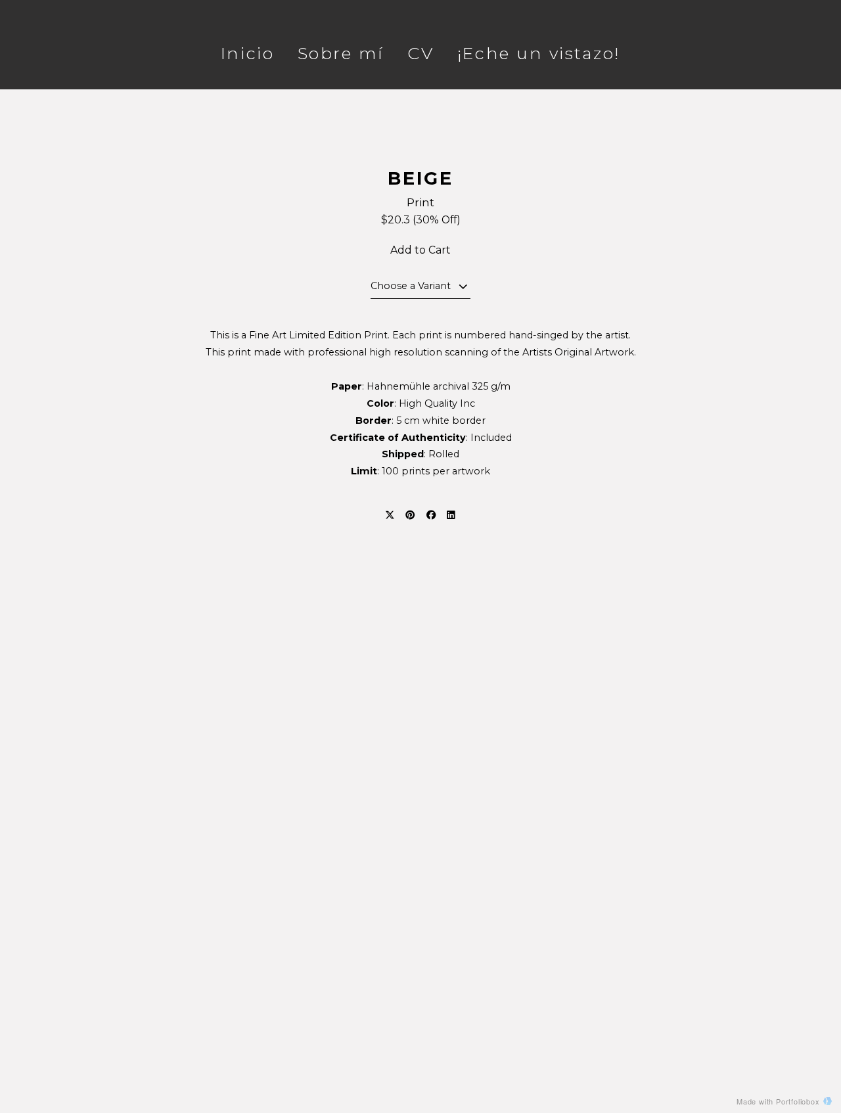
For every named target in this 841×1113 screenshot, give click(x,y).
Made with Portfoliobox (778, 1101)
